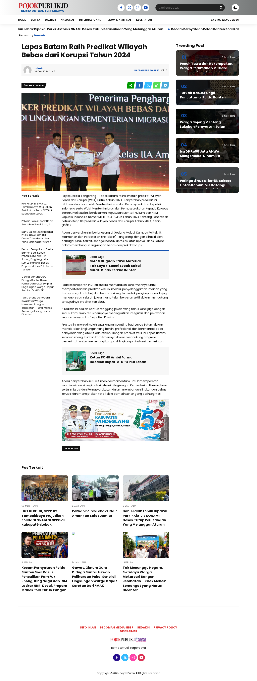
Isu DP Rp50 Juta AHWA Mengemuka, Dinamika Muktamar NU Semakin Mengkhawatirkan (200, 158)
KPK (146, 70)
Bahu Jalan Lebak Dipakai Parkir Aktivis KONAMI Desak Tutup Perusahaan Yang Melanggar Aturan (37, 237)
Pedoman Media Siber (116, 627)
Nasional (67, 20)
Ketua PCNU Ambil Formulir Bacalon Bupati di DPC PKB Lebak (118, 359)
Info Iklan (88, 627)
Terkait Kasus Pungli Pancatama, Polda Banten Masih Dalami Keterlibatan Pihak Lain (203, 100)
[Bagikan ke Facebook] (139, 85)
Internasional (90, 20)
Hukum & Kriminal (118, 20)
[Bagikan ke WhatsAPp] (157, 85)
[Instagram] (137, 8)
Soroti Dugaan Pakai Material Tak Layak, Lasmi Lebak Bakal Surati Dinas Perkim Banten (115, 265)
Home (22, 20)
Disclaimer (128, 631)
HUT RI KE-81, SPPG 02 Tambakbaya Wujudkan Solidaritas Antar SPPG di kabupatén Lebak (36, 208)
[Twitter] (129, 8)
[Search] (221, 7)
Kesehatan (144, 20)
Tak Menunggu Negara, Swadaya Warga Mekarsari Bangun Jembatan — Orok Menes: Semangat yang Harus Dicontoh (36, 306)
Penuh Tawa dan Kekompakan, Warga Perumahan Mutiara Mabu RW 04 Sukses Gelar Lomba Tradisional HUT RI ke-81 (207, 70)
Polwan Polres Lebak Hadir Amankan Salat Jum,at (37, 222)
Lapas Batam (71, 448)
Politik (154, 70)
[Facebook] (120, 8)
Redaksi (143, 627)
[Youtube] (145, 8)
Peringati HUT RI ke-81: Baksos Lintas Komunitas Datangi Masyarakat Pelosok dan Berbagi (205, 187)
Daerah (50, 20)
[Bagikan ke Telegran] (165, 85)
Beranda (25, 35)
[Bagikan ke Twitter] (148, 85)
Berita (35, 20)
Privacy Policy (165, 627)
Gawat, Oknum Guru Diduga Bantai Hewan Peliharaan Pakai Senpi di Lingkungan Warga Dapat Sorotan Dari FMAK (37, 283)
